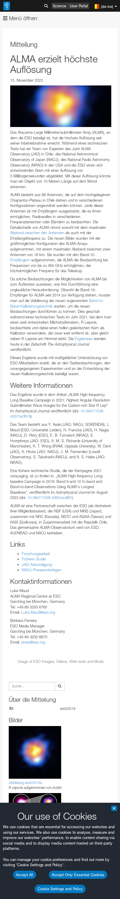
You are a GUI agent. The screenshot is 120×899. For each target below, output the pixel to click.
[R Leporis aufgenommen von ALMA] (60, 106)
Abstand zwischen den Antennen (37, 232)
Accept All (24, 874)
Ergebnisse (84, 338)
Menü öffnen (22, 18)
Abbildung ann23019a (25, 782)
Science (59, 6)
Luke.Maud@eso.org (38, 612)
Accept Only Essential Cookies (78, 874)
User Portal (79, 6)
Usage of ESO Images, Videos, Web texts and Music (60, 661)
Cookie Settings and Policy (60, 888)
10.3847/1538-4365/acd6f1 (49, 497)
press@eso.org (33, 642)
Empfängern (20, 260)
